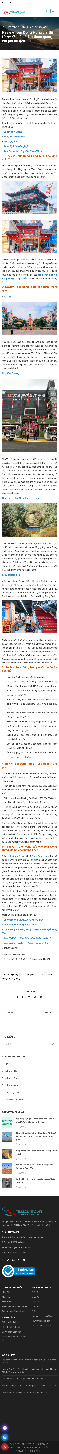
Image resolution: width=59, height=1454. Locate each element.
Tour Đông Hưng (40, 856)
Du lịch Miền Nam (10, 1085)
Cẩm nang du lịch (15, 26)
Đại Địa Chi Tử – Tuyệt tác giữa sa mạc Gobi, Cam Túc (25, 1392)
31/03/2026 (22, 1159)
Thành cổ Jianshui (13, 131)
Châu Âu (35, 1297)
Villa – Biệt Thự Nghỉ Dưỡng (14, 1306)
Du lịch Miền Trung (10, 1078)
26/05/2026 (22, 1144)
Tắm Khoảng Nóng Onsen (13, 1311)
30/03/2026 (22, 1173)
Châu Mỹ (35, 1302)
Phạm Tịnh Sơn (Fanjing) (16, 146)
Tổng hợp (6, 1064)
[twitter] (10, 3)
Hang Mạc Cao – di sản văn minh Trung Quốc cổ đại (24, 1379)
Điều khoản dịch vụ (10, 1322)
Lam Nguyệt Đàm (12, 141)
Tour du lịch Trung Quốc (33, 974)
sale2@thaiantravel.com (20, 1247)
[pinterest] (6, 3)
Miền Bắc (6, 1292)
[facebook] (2, 3)
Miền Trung (7, 1302)
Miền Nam (6, 1297)
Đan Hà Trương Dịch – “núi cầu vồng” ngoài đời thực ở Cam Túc (29, 1385)
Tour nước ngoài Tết (41, 1321)
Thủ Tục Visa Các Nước (12, 1099)
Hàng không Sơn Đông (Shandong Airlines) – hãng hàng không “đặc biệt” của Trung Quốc (36, 1136)
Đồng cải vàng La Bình (14, 136)
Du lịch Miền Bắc (9, 1071)
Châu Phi (36, 1306)
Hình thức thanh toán (11, 1327)
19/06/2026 (22, 1127)
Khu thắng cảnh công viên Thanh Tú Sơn (23, 151)
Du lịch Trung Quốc (36, 26)
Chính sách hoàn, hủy (11, 1332)
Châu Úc (35, 1311)
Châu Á (35, 1292)
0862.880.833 (19, 1242)
